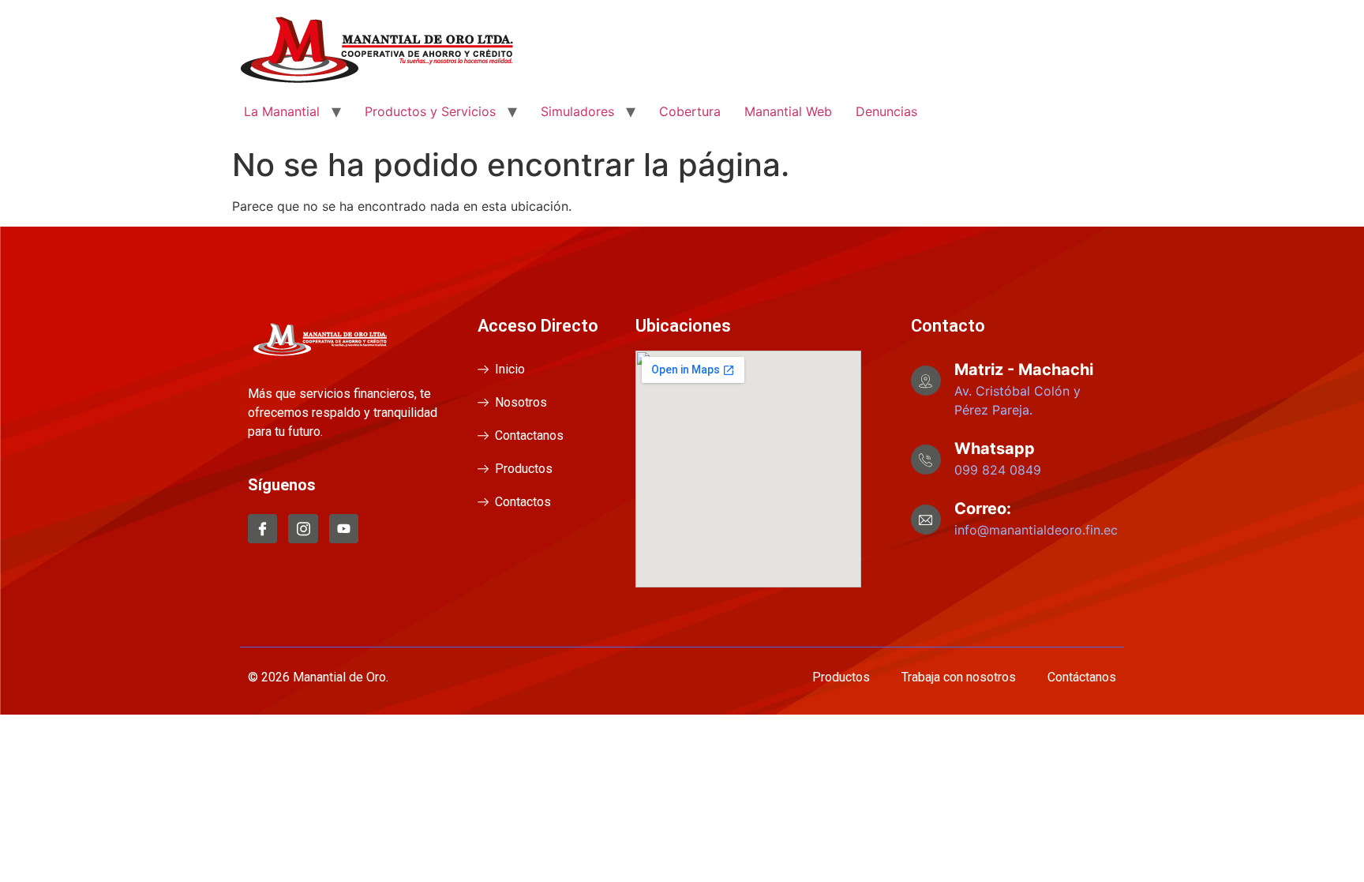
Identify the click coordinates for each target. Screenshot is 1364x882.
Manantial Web (788, 111)
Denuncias (886, 111)
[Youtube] (343, 528)
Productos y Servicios (430, 111)
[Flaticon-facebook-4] (262, 528)
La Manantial (282, 111)
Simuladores (577, 111)
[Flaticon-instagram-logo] (302, 528)
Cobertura (690, 111)
